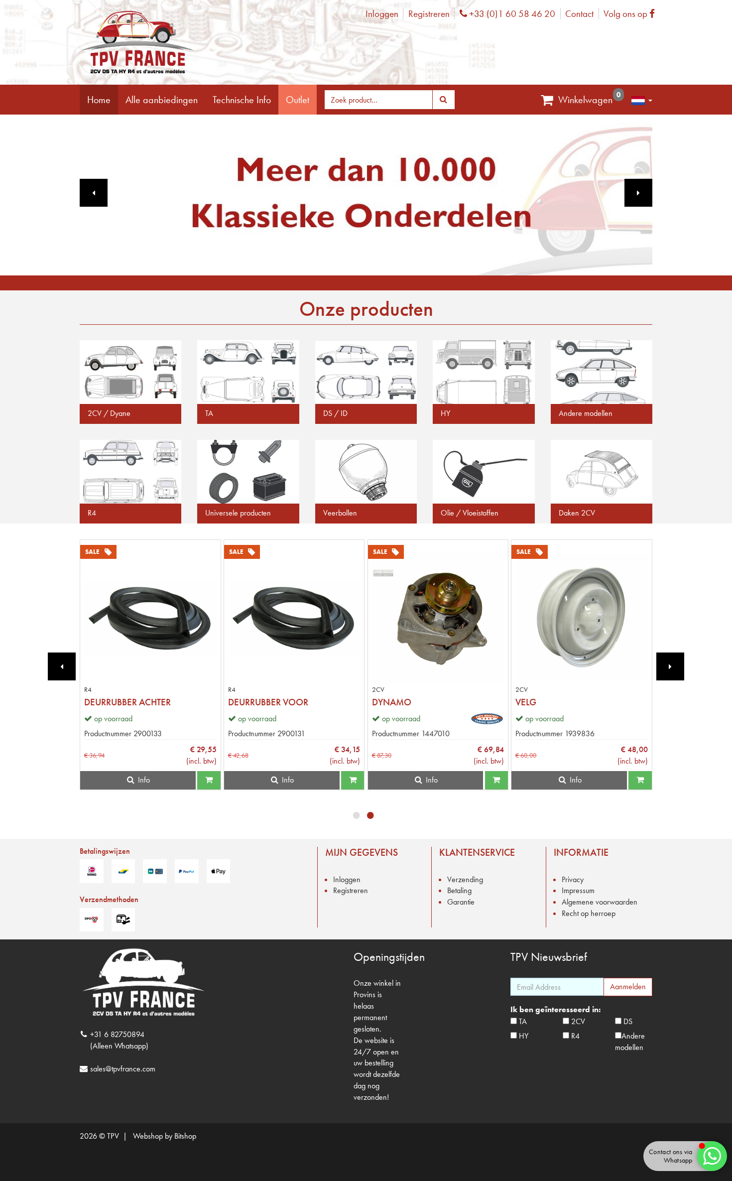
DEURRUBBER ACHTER (127, 702)
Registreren (429, 13)
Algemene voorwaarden (599, 902)
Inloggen (382, 13)
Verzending (465, 879)
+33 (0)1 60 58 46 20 (511, 13)
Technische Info (242, 99)
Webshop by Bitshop (164, 1136)
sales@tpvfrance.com (122, 1068)
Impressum (578, 890)
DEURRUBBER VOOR (268, 702)
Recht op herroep (588, 913)
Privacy (573, 879)
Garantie (461, 902)
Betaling (459, 890)
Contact (579, 13)
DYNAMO (391, 702)
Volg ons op (632, 13)
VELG (525, 702)
